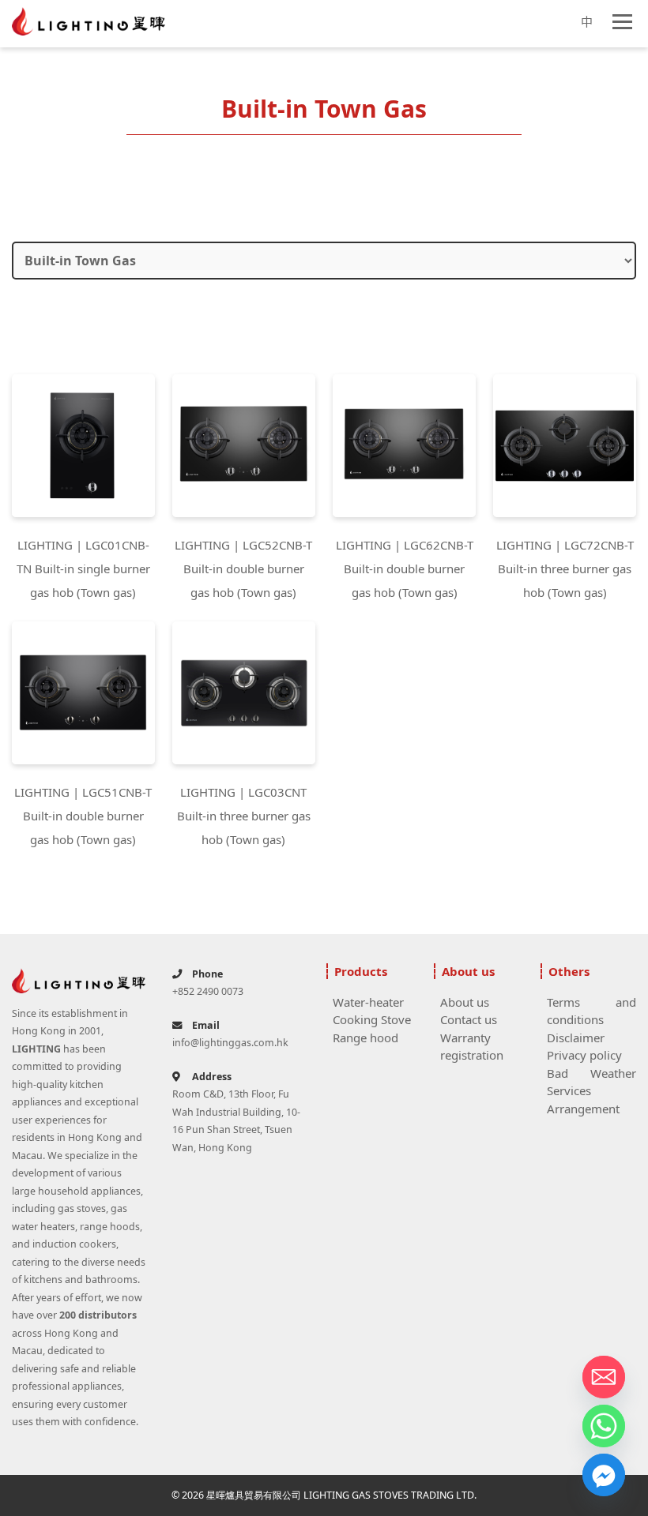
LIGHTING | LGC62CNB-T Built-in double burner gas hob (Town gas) (404, 568)
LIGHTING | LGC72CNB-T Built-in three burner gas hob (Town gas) (565, 568)
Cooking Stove (372, 1019)
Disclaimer (576, 1037)
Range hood (365, 1037)
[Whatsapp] (603, 1426)
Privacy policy (584, 1055)
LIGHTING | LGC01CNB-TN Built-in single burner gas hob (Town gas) (83, 568)
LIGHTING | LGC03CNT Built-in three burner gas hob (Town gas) (244, 815)
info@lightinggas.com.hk (230, 1042)
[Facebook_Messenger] (603, 1475)
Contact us (468, 1019)
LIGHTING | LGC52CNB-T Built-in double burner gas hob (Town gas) (243, 568)
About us (464, 1002)
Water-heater (368, 1002)
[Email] (603, 1377)
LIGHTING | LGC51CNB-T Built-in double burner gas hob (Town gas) (83, 815)
